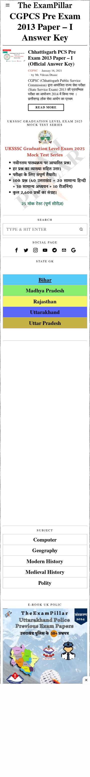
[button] (81, 229)
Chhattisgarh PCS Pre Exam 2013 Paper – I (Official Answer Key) (52, 58)
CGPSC (33, 70)
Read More (46, 107)
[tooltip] (16, 250)
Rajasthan (44, 301)
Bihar (45, 279)
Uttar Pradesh (45, 323)
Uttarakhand (45, 312)
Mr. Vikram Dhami (46, 75)
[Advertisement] (45, 388)
